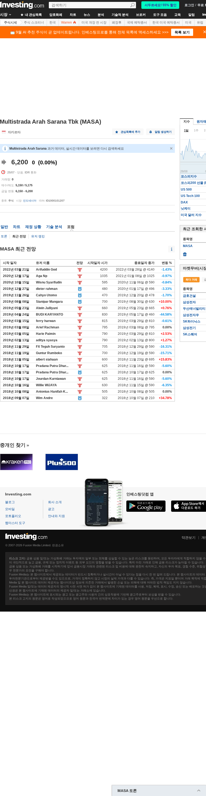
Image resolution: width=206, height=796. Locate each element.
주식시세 (10, 22)
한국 (52, 22)
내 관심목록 (33, 15)
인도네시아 (29, 200)
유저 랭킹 (38, 236)
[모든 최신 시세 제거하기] (185, 253)
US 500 (186, 189)
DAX (184, 202)
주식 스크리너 (34, 22)
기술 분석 (54, 227)
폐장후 (117, 22)
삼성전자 (189, 302)
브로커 (141, 15)
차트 (73, 15)
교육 (177, 15)
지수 (186, 121)
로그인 (189, 5)
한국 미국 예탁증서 (166, 22)
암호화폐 (55, 15)
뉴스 (87, 15)
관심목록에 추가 (130, 131)
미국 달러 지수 (191, 215)
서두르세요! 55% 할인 (160, 5)
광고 (51, 509)
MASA (188, 246)
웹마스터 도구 (15, 523)
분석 (101, 15)
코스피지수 (189, 176)
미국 (188, 22)
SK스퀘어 (190, 334)
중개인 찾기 (12, 445)
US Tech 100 (190, 196)
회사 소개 (55, 502)
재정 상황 (33, 227)
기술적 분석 (120, 15)
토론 (4, 236)
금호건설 (189, 296)
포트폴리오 (13, 516)
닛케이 (185, 208)
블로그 (10, 502)
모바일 (10, 509)
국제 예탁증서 (137, 22)
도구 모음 (160, 15)
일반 (4, 227)
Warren (67, 22)
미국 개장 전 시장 (94, 22)
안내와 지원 (56, 516)
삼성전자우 (191, 315)
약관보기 (189, 538)
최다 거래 (191, 279)
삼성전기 (189, 328)
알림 (191, 15)
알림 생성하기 (163, 131)
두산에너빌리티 (194, 308)
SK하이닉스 (191, 321)
